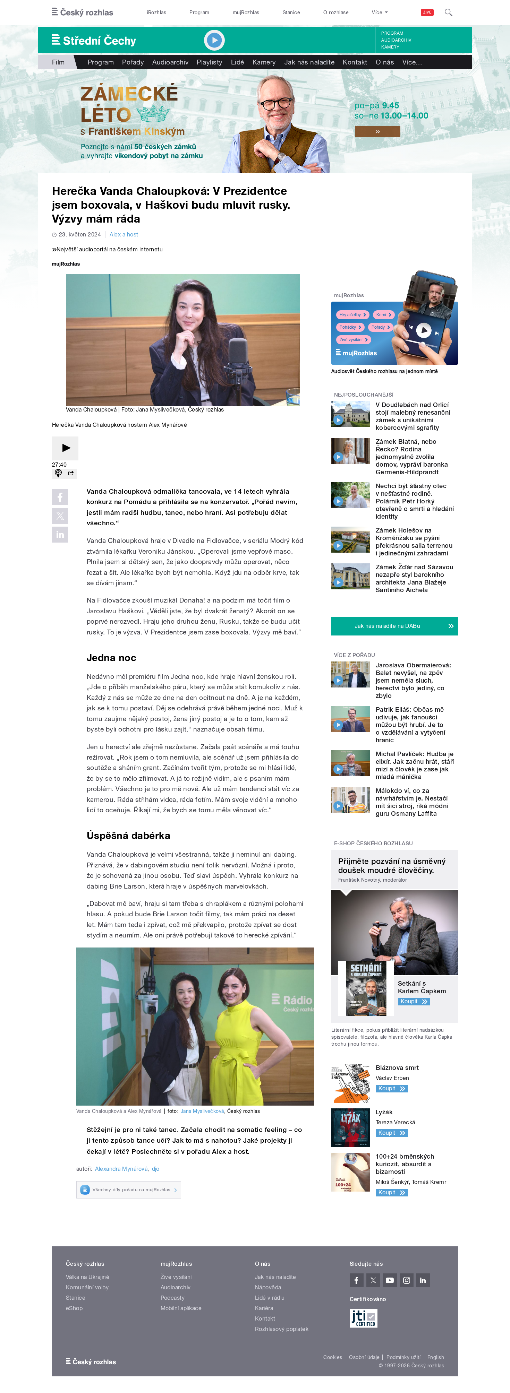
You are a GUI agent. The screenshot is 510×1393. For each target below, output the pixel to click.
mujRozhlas (246, 12)
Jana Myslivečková (160, 409)
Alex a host (124, 234)
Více (412, 62)
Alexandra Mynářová (121, 1169)
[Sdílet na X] (60, 516)
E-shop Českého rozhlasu (373, 843)
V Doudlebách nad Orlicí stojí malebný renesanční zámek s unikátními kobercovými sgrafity (413, 416)
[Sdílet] (71, 474)
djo (156, 1169)
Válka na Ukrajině (87, 1277)
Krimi (381, 314)
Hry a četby (350, 314)
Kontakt (355, 62)
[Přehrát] (65, 448)
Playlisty (209, 62)
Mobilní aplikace (181, 1308)
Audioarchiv (396, 40)
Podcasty (173, 1298)
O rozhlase (336, 12)
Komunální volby (87, 1287)
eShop (74, 1308)
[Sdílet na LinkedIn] (60, 535)
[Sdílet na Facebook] (60, 497)
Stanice (291, 12)
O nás (385, 62)
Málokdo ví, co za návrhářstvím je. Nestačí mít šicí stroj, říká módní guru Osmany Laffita (412, 802)
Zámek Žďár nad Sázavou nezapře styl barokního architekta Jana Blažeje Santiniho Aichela (414, 578)
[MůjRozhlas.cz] (66, 264)
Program (199, 12)
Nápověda (268, 1287)
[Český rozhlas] (82, 12)
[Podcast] (58, 474)
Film (58, 62)
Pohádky (348, 327)
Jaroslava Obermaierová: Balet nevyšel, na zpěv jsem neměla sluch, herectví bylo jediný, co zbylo (413, 680)
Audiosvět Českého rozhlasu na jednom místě (384, 371)
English (435, 1357)
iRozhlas (157, 12)
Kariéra (264, 1308)
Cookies (332, 1357)
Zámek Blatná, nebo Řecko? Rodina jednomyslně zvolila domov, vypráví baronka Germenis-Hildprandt (412, 457)
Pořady (133, 62)
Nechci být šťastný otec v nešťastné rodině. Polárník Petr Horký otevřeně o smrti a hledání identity (415, 501)
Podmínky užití (403, 1357)
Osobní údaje (364, 1357)
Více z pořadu (354, 655)
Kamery (390, 47)
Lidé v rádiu (270, 1298)
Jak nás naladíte (309, 62)
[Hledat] (448, 12)
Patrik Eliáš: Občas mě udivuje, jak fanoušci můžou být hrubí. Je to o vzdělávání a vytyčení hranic (410, 725)
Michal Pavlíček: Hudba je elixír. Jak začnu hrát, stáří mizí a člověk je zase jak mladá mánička (415, 765)
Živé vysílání (351, 339)
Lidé (237, 62)
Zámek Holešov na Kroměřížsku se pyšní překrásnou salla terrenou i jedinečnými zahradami (414, 542)
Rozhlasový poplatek (281, 1329)
